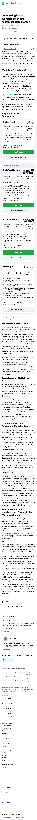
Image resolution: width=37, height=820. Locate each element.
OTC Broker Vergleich (7, 713)
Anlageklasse (17, 524)
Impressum (16, 817)
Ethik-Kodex (5, 804)
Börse (20, 430)
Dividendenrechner (6, 725)
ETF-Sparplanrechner (7, 730)
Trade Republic (5, 792)
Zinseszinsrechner (6, 738)
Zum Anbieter (19, 152)
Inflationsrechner (6, 733)
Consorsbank (5, 775)
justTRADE (4, 785)
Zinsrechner (5, 740)
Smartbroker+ (5, 790)
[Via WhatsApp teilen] (17, 606)
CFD (3, 500)
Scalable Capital (6, 787)
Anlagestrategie (7, 536)
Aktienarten (4, 752)
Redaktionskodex (6, 802)
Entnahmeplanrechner (7, 728)
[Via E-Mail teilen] (21, 606)
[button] (27, 70)
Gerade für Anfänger (8, 95)
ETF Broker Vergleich (7, 703)
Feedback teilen (8, 660)
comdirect (4, 772)
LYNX (3, 782)
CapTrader (4, 770)
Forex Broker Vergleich (7, 711)
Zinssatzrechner (6, 743)
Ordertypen (13, 63)
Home (3, 9)
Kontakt (4, 807)
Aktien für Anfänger (6, 750)
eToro (3, 777)
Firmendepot (5, 706)
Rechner (4, 720)
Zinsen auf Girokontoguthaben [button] (11, 165)
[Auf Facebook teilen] (3, 606)
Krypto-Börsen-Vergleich (8, 716)
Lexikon (3, 760)
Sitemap (4, 809)
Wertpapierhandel (10, 49)
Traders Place (5, 795)
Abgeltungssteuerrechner (8, 723)
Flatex (3, 780)
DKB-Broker (4, 767)
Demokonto (4, 755)
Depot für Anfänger (6, 698)
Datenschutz (24, 817)
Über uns (4, 799)
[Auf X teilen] (12, 606)
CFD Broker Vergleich (7, 708)
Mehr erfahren (6, 631)
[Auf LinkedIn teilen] (8, 606)
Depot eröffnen (14, 533)
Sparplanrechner (6, 735)
